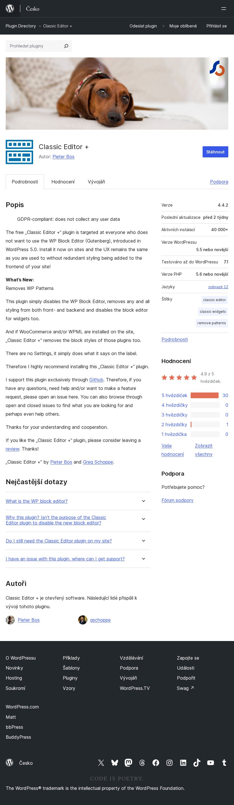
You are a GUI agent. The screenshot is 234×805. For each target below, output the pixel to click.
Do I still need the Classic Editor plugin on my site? (59, 541)
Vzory (69, 688)
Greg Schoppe (98, 462)
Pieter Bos (63, 156)
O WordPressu (21, 658)
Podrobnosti (25, 182)
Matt (11, 717)
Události (185, 668)
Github (96, 380)
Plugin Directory (21, 25)
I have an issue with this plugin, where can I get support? (65, 559)
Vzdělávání (131, 658)
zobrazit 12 (218, 287)
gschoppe (100, 620)
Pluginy (70, 678)
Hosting (14, 678)
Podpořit (186, 678)
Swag (185, 688)
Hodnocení (62, 182)
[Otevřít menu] (225, 8)
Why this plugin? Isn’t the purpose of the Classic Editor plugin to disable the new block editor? (56, 520)
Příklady (71, 658)
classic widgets (213, 311)
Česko (26, 763)
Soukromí (15, 688)
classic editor (214, 300)
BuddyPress (18, 737)
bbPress (14, 727)
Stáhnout (215, 151)
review (12, 449)
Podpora (219, 182)
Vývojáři (96, 182)
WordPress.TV (135, 688)
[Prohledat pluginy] (66, 46)
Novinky (14, 668)
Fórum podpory (177, 500)
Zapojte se (188, 658)
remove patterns (211, 323)
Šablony (71, 668)
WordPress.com (22, 707)
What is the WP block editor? (37, 501)
